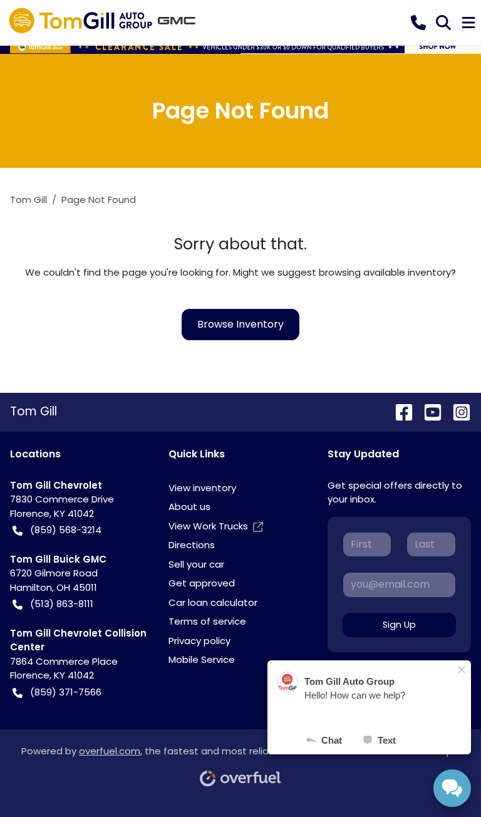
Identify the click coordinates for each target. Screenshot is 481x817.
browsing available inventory (385, 272)
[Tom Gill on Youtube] (427, 411)
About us (189, 506)
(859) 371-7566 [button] (65, 692)
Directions (191, 544)
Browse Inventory (240, 324)
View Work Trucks (208, 526)
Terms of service (207, 621)
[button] (418, 22)
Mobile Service (201, 659)
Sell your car (196, 564)
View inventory (202, 487)
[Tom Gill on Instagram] (456, 411)
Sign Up (399, 624)
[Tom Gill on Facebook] (399, 411)
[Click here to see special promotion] (240, 46)
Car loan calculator (212, 602)
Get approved (201, 583)
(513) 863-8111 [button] (61, 603)
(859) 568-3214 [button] (65, 529)
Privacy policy (199, 640)
